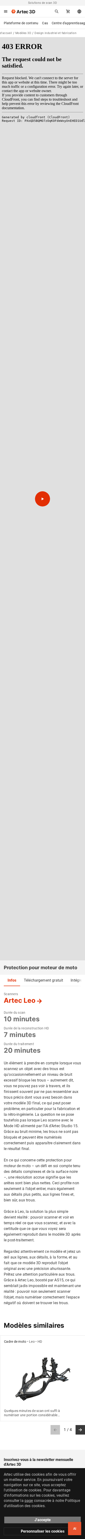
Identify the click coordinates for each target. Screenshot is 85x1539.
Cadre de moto (15, 1341)
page (29, 1500)
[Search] (56, 11)
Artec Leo (19, 1000)
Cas (45, 23)
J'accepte (42, 1520)
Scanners (11, 994)
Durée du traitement (19, 1044)
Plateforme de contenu (21, 23)
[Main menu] (5, 11)
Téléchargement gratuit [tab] (43, 980)
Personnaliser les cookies (42, 1531)
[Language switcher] (79, 11)
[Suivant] (80, 1430)
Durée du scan (14, 1012)
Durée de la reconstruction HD (26, 1028)
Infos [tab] (12, 980)
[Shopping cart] (68, 11)
